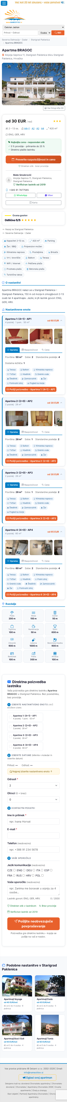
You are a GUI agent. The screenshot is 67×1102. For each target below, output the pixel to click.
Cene (47, 350)
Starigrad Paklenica (40, 39)
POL (38, 875)
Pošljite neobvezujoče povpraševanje (35, 923)
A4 (42, 128)
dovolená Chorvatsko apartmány (35, 1083)
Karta (34, 202)
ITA (38, 870)
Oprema (14, 350)
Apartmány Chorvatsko (38, 1094)
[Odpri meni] (4, 3)
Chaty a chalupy (39, 1090)
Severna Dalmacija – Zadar (15, 39)
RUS (19, 875)
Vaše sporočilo (23, 882)
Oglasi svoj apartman (39, 1077)
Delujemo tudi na (12, 1083)
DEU (30, 870)
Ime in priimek (17, 815)
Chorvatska (21, 1087)
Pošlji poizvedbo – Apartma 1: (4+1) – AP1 (32, 389)
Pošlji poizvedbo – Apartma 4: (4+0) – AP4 (33, 594)
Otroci (16, 793)
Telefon (19, 843)
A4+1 (27, 128)
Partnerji (23, 1094)
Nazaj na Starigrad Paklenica (19, 229)
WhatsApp (22, 195)
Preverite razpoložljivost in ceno (35, 159)
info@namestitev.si (33, 1072)
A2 (33, 128)
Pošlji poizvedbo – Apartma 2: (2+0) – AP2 (33, 461)
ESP (47, 870)
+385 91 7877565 (19, 190)
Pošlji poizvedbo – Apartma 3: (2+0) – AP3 (33, 518)
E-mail (12, 829)
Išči (59, 32)
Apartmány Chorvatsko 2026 (40, 1087)
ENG (20, 870)
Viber (50, 195)
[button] (33, 218)
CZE (10, 870)
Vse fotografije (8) (55, 108)
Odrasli (12, 779)
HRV (29, 875)
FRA (10, 875)
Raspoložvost (31, 350)
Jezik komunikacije (26, 865)
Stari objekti (12, 1094)
